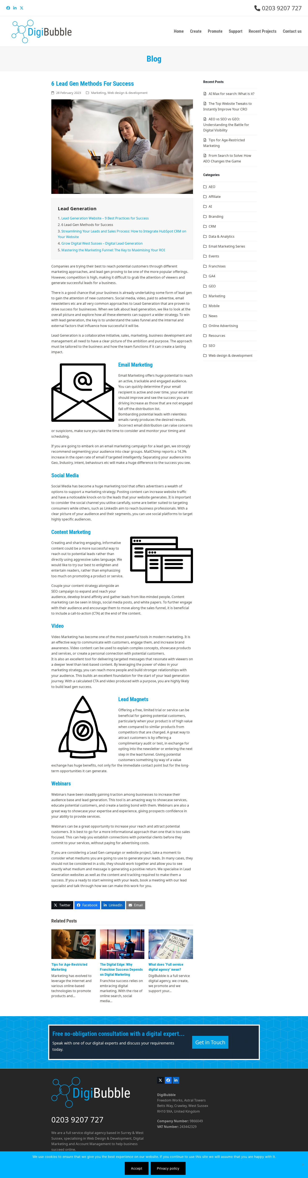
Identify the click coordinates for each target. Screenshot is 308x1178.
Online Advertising (223, 325)
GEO (212, 286)
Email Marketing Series (227, 246)
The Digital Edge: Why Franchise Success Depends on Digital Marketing (121, 969)
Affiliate (215, 196)
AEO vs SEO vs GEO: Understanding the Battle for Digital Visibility (226, 124)
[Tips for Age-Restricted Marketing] (73, 944)
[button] (62, 905)
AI (210, 206)
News (213, 316)
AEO (212, 186)
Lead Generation (77, 208)
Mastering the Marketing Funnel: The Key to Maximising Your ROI (113, 250)
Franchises (217, 266)
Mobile (214, 306)
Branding (216, 216)
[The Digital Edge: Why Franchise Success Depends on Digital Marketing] (122, 944)
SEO (212, 345)
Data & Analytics (221, 236)
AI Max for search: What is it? (231, 93)
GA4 (212, 276)
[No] (303, 1164)
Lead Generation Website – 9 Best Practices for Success (105, 218)
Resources (217, 335)
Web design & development (127, 93)
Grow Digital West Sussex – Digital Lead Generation (102, 243)
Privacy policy (168, 1168)
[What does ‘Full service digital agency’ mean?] (171, 944)
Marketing (98, 93)
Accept (136, 1168)
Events (214, 256)
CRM (212, 226)
